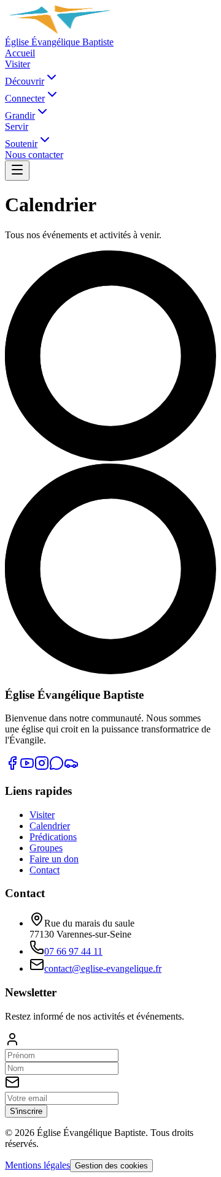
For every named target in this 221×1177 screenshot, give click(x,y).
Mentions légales (37, 1165)
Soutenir (21, 143)
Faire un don (54, 859)
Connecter (25, 98)
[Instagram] (41, 767)
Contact (44, 870)
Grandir (20, 115)
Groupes (46, 848)
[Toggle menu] (17, 170)
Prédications (53, 837)
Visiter (17, 64)
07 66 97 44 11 (73, 951)
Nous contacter (34, 154)
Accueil (20, 53)
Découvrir (24, 81)
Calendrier (49, 826)
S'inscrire (26, 1111)
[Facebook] (12, 767)
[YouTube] (27, 767)
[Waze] (71, 767)
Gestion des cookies (111, 1165)
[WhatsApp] (56, 767)
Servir (16, 126)
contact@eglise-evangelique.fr (102, 968)
